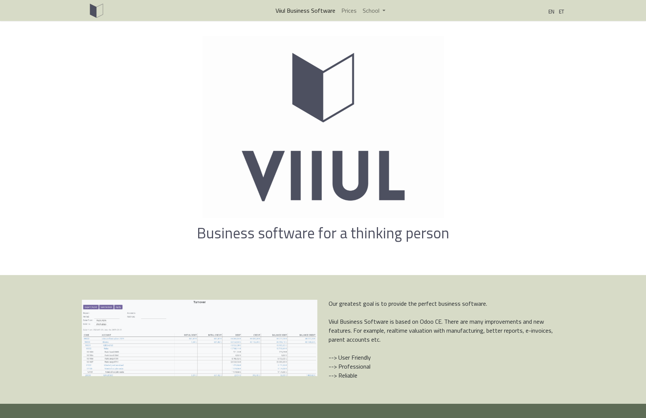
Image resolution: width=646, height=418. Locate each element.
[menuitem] (305, 10)
